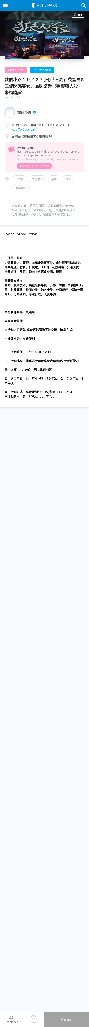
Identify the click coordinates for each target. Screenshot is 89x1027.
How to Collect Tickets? (34, 166)
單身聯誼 (37, 179)
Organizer (11, 1022)
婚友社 (19, 179)
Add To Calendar (23, 129)
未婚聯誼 (21, 188)
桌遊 (54, 179)
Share (78, 14)
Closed (66, 1019)
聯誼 (68, 179)
